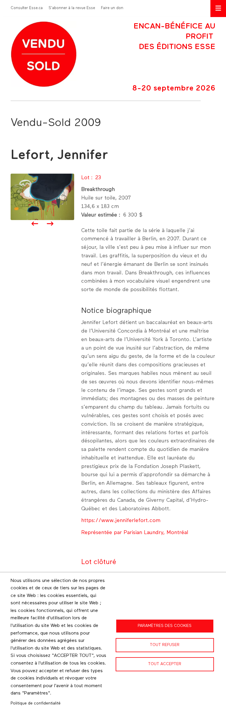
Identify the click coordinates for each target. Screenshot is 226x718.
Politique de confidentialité (36, 703)
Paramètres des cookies (165, 626)
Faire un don (112, 8)
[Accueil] (44, 54)
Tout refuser (165, 645)
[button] (42, 196)
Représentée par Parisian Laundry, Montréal (134, 532)
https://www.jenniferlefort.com (120, 520)
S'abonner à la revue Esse (72, 8)
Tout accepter (164, 664)
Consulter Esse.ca (27, 8)
